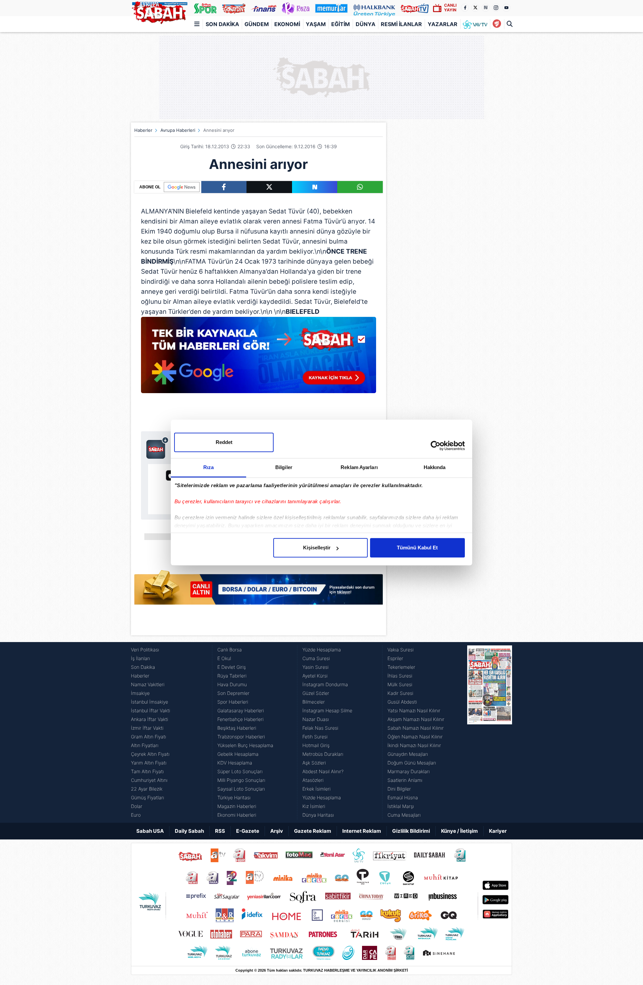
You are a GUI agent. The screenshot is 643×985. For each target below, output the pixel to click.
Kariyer (498, 831)
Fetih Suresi (315, 736)
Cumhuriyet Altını (149, 780)
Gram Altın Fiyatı (148, 736)
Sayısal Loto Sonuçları (241, 789)
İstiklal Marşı (400, 806)
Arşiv (276, 831)
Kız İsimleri (313, 806)
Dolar (136, 806)
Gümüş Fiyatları (147, 797)
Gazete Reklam (312, 831)
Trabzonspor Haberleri (241, 736)
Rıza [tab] (208, 467)
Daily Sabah (189, 831)
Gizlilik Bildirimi (411, 831)
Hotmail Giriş (316, 745)
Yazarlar (442, 24)
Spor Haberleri (232, 702)
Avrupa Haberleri (177, 130)
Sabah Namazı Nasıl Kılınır (415, 728)
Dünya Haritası (318, 815)
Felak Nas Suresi (320, 728)
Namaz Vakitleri (147, 684)
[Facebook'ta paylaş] (223, 187)
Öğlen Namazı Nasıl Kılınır (415, 736)
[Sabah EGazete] (489, 732)
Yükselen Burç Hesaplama (245, 745)
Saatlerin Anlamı (404, 780)
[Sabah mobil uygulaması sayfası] (157, 448)
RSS (220, 831)
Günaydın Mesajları (407, 754)
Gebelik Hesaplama (238, 754)
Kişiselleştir (317, 547)
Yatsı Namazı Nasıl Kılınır (413, 710)
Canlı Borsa (229, 649)
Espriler (395, 658)
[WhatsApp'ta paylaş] (360, 187)
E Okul (224, 658)
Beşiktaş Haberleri (236, 728)
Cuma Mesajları (404, 815)
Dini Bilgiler (399, 789)
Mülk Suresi (399, 684)
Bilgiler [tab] (283, 467)
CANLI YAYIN (450, 7)
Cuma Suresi (316, 658)
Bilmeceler (313, 702)
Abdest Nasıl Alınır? (323, 771)
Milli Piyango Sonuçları (241, 780)
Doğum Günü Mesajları (411, 763)
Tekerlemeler (401, 667)
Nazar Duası (315, 719)
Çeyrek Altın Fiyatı (150, 754)
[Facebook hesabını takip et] (465, 8)
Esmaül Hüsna (402, 797)
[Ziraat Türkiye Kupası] (497, 24)
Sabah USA (150, 831)
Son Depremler (233, 693)
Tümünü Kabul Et (417, 547)
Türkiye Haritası (234, 797)
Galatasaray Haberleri (240, 710)
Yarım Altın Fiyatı (148, 763)
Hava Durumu (232, 684)
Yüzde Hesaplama (321, 649)
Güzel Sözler (315, 693)
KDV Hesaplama (234, 763)
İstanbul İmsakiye (149, 702)
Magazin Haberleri (236, 806)
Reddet (224, 442)
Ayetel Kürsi (315, 676)
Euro (136, 815)
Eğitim (340, 24)
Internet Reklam (361, 831)
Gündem (256, 24)
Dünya (365, 24)
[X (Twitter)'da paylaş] (269, 187)
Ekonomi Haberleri (236, 815)
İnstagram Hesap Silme (327, 710)
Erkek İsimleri (316, 789)
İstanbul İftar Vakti (150, 710)
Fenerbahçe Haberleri (240, 719)
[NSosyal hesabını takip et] (486, 8)
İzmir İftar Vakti (147, 728)
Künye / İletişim (459, 831)
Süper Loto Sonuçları (240, 771)
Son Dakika (222, 24)
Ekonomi (287, 24)
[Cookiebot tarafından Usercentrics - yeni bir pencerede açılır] (435, 446)
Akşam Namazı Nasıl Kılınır (415, 719)
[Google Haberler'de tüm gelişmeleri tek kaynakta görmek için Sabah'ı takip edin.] (258, 358)
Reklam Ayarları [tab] (359, 467)
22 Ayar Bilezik (146, 789)
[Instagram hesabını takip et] (496, 8)
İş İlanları (140, 658)
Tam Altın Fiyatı (147, 771)
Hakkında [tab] (435, 467)
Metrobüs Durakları (322, 754)
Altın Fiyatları (144, 745)
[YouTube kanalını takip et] (506, 8)
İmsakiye (140, 693)
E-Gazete (247, 831)
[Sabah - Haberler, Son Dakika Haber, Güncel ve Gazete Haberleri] (159, 11)
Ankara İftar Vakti (149, 719)
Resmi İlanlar (401, 24)
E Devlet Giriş (231, 667)
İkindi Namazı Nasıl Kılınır (414, 745)
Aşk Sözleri (314, 763)
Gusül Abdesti (402, 702)
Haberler (143, 130)
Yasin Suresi (315, 667)
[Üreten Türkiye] (374, 8)
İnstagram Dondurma (325, 684)
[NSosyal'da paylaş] (315, 187)
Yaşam (316, 24)
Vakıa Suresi (400, 649)
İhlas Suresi (399, 676)
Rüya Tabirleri (231, 676)
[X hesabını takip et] (475, 8)
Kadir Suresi (400, 693)
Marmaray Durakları (408, 771)
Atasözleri (313, 780)
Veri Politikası (145, 649)
